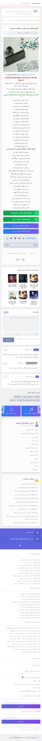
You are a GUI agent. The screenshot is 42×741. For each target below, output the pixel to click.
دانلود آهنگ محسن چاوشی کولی (28, 487)
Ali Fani (37, 397)
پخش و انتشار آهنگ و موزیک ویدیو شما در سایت (23, 20)
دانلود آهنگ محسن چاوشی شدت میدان (26, 491)
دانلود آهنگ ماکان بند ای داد (29, 484)
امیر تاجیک (34, 469)
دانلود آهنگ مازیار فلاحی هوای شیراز (27, 502)
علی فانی (12, 400)
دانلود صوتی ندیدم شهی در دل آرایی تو (29, 400)
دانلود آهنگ (32, 74)
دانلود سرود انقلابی (32, 430)
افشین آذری (34, 462)
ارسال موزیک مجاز (11, 413)
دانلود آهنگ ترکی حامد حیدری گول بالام (26, 513)
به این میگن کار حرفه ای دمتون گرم (27, 684)
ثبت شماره (21, 722)
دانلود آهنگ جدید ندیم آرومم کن (28, 509)
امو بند (36, 466)
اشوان (36, 459)
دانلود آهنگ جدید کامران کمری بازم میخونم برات (23, 505)
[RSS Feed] (21, 545)
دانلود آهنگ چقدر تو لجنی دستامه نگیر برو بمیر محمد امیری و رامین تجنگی (22, 517)
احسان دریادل (34, 451)
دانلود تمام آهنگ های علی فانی (21, 231)
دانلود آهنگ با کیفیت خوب (21, 219)
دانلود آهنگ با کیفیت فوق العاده (21, 213)
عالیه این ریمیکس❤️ (31, 677)
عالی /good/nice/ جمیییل (30, 691)
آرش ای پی (34, 437)
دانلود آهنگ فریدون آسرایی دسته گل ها (26, 498)
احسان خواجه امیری (32, 448)
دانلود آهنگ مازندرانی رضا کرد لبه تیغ (26, 495)
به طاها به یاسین (27, 397)
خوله (37, 681)
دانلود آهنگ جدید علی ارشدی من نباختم (25, 522)
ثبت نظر (8, 340)
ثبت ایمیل (21, 706)
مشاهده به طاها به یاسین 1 (21, 225)
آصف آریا (35, 440)
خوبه (36, 687)
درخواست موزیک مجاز (31, 413)
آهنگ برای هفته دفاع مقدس (29, 433)
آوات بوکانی (34, 444)
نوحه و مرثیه (31, 33)
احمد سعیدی (34, 455)
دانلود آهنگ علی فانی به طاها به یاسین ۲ (23, 28)
